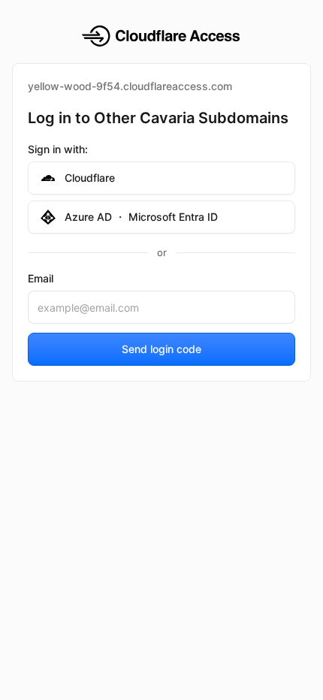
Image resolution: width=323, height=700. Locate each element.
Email (40, 278)
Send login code (161, 348)
